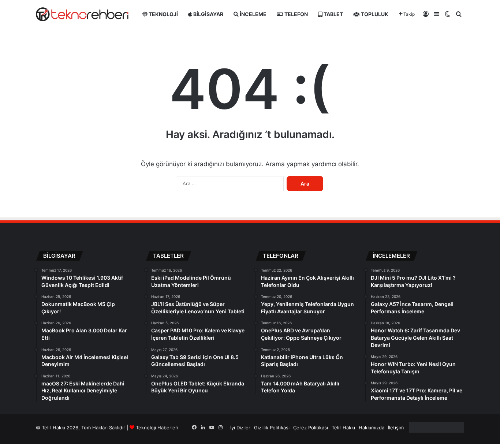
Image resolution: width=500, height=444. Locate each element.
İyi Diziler (240, 427)
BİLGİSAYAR (207, 14)
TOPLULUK (374, 14)
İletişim (396, 427)
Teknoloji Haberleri (157, 427)
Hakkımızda (371, 427)
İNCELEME (252, 14)
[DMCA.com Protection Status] (436, 431)
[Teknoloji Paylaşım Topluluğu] (82, 14)
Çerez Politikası (310, 427)
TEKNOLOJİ (163, 14)
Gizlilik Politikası (272, 427)
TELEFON (295, 14)
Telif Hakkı (343, 427)
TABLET (332, 14)
